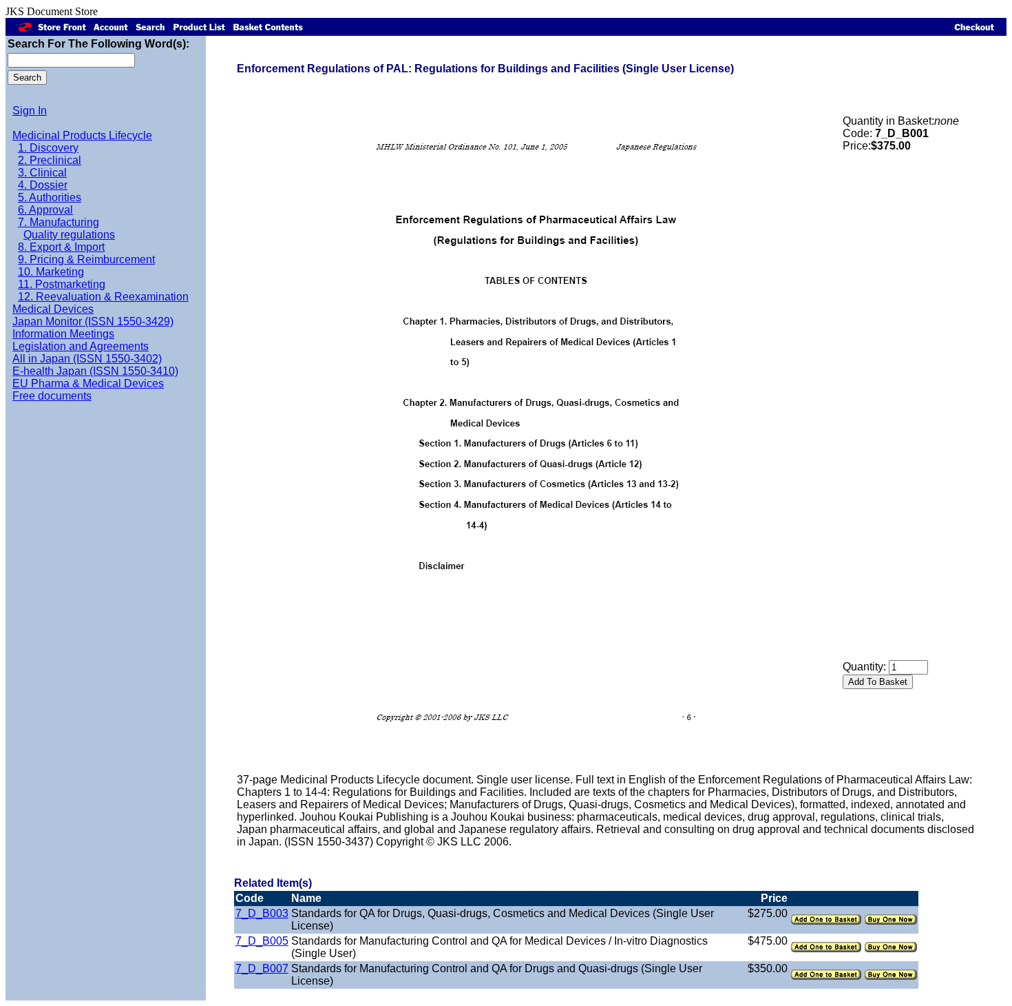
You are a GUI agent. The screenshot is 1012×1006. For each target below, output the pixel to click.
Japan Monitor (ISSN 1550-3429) (92, 321)
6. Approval (45, 210)
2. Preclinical (49, 160)
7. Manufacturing (58, 222)
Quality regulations (69, 234)
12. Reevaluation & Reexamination (103, 296)
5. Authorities (49, 197)
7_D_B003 (261, 913)
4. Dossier (42, 185)
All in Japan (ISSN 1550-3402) (87, 359)
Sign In (29, 110)
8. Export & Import (61, 247)
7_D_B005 (261, 941)
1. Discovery (48, 148)
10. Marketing (51, 272)
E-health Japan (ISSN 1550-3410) (95, 371)
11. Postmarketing (61, 284)
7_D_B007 (261, 968)
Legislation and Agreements (80, 346)
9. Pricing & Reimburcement (86, 259)
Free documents (52, 396)
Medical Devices (53, 309)
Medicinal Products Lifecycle (82, 135)
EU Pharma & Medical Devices (88, 383)
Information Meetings (63, 334)
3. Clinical (42, 172)
